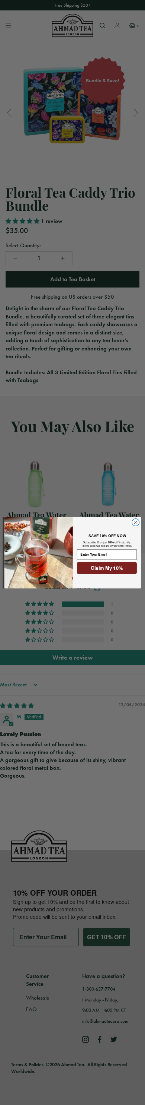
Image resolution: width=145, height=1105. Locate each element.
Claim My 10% (107, 567)
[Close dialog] (135, 522)
